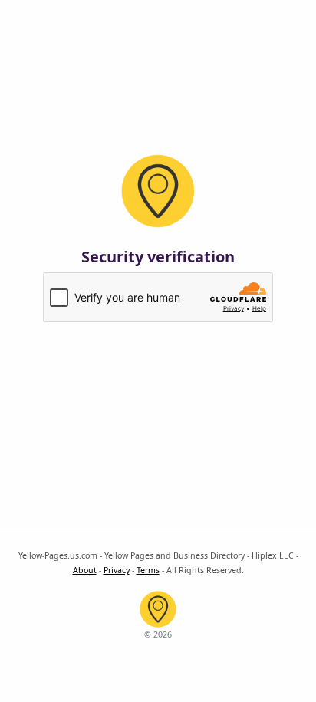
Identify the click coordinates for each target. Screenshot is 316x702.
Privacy (117, 570)
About (85, 570)
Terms (148, 570)
